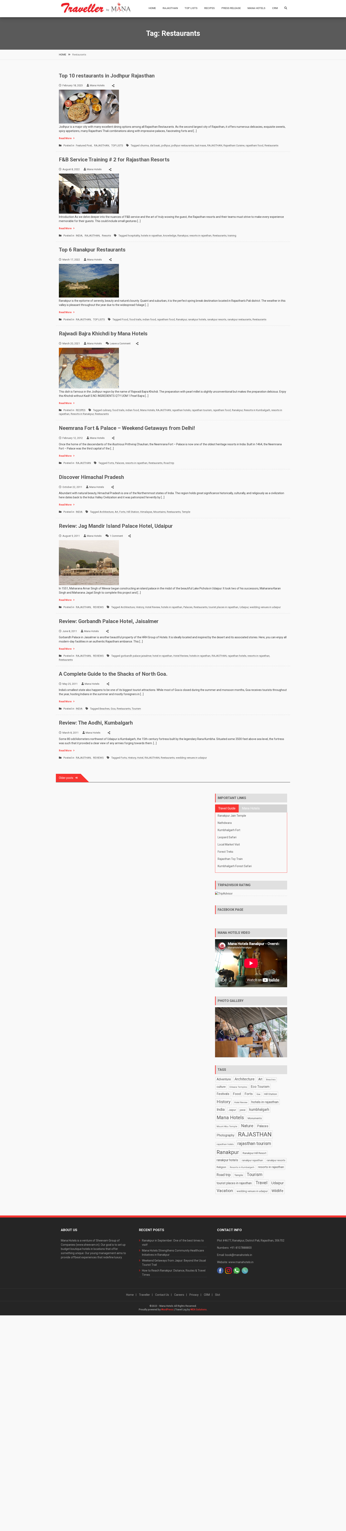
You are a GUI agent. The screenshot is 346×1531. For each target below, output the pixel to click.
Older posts (66, 777)
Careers (179, 1294)
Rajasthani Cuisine (233, 145)
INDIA (79, 235)
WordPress (167, 1309)
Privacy (194, 1294)
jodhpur (165, 145)
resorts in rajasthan (200, 235)
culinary (107, 410)
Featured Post (84, 145)
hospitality (134, 235)
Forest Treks (225, 851)
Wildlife (277, 1191)
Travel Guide (226, 808)
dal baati (155, 145)
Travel (261, 1182)
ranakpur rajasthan (252, 1160)
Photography (225, 1135)
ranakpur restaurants (239, 319)
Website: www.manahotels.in (235, 1262)
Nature (247, 1125)
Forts (111, 462)
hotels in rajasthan (151, 235)
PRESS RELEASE (231, 8)
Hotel (140, 757)
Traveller (144, 1294)
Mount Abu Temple (227, 1126)
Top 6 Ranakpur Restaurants (92, 250)
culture (221, 1087)
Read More (65, 138)
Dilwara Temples (238, 1087)
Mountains (159, 511)
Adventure (224, 1079)
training (232, 235)
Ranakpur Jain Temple (232, 815)
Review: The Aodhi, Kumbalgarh (96, 723)
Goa (113, 708)
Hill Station (133, 511)
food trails (135, 319)
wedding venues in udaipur (265, 607)
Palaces (119, 462)
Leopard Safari (227, 837)
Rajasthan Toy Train (230, 858)
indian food (149, 319)
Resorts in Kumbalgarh (257, 410)
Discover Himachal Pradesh (91, 477)
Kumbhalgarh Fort (229, 830)
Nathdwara (225, 822)
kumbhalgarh (259, 1110)
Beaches (105, 708)
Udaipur (243, 607)
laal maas (200, 145)
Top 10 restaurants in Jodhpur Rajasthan (107, 76)
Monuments (255, 1118)
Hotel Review (152, 607)
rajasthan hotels (181, 410)
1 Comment (116, 535)
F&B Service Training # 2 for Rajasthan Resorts (114, 160)
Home (152, 8)
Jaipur (232, 1109)
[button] (221, 1032)
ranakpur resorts (216, 319)
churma (144, 145)
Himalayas (146, 511)
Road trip (169, 462)
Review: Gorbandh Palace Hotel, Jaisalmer (109, 621)
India (221, 1109)
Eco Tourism (260, 1087)
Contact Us (162, 1294)
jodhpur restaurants (182, 145)
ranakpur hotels (197, 319)
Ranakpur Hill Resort (254, 1153)
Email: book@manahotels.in (234, 1255)
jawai (242, 1110)
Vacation (225, 1190)
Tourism (136, 708)
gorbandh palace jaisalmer (136, 655)
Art (116, 511)
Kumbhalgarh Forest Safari (235, 866)
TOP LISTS (191, 8)
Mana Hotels (256, 8)
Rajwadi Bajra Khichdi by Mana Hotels (103, 334)
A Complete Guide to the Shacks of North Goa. (113, 674)
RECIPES (209, 8)
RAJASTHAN (170, 8)
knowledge (169, 235)
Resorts (106, 235)
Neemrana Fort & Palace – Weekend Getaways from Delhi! (127, 428)
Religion (221, 1167)
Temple (186, 511)
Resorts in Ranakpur (82, 413)
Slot (217, 1294)
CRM (275, 8)
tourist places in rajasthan (223, 607)
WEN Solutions (198, 1309)
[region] (251, 1032)
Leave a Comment (120, 343)
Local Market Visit (229, 844)
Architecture (107, 511)
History (140, 607)
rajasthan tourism (202, 410)
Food (125, 319)
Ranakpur (182, 235)
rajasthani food (254, 145)
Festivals (223, 1094)
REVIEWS (98, 607)
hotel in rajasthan (162, 655)
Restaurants (271, 145)
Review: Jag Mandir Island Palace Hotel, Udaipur (116, 526)
